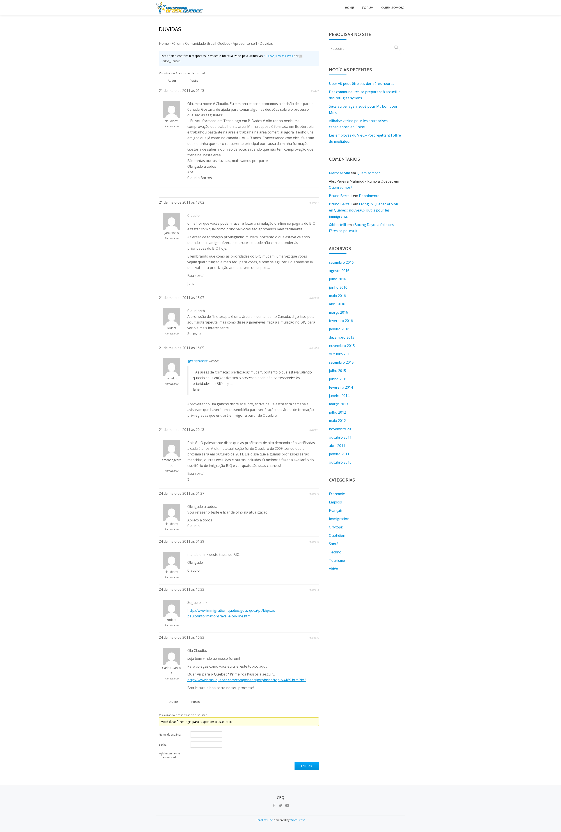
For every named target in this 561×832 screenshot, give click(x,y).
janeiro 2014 (339, 395)
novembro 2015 (342, 345)
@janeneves (197, 361)
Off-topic (336, 527)
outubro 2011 (340, 437)
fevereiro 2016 (341, 320)
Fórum (367, 7)
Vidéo (333, 568)
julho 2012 (337, 412)
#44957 (314, 203)
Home (349, 7)
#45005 (314, 638)
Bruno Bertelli (340, 195)
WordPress (297, 820)
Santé (333, 543)
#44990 (314, 542)
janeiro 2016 (339, 329)
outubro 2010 (340, 462)
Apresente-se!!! (245, 43)
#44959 (314, 348)
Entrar (306, 766)
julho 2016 (337, 279)
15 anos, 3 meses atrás (278, 56)
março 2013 (338, 404)
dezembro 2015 (341, 337)
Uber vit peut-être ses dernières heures (361, 83)
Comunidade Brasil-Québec (207, 43)
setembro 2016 (341, 262)
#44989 (314, 494)
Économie (337, 493)
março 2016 (338, 312)
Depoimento (369, 195)
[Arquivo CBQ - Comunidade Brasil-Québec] (180, 7)
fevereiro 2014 (341, 387)
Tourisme (337, 560)
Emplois (335, 502)
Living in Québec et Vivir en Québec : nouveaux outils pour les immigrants (363, 210)
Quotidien (337, 535)
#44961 (314, 430)
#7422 (315, 91)
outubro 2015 (340, 354)
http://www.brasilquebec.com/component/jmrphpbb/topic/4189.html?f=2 (246, 679)
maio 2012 (337, 420)
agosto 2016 (339, 270)
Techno (335, 552)
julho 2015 (337, 370)
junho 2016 (338, 287)
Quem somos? (393, 7)
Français (336, 510)
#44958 (314, 298)
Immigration (339, 518)
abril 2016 (337, 304)
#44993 (314, 590)
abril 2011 (337, 445)
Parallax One (265, 820)
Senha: (163, 745)
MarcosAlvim (339, 173)
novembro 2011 (342, 429)
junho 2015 (338, 379)
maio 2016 (337, 295)
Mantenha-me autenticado (171, 755)
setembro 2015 (341, 362)
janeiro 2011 (339, 454)
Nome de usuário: (170, 734)
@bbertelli (337, 224)
